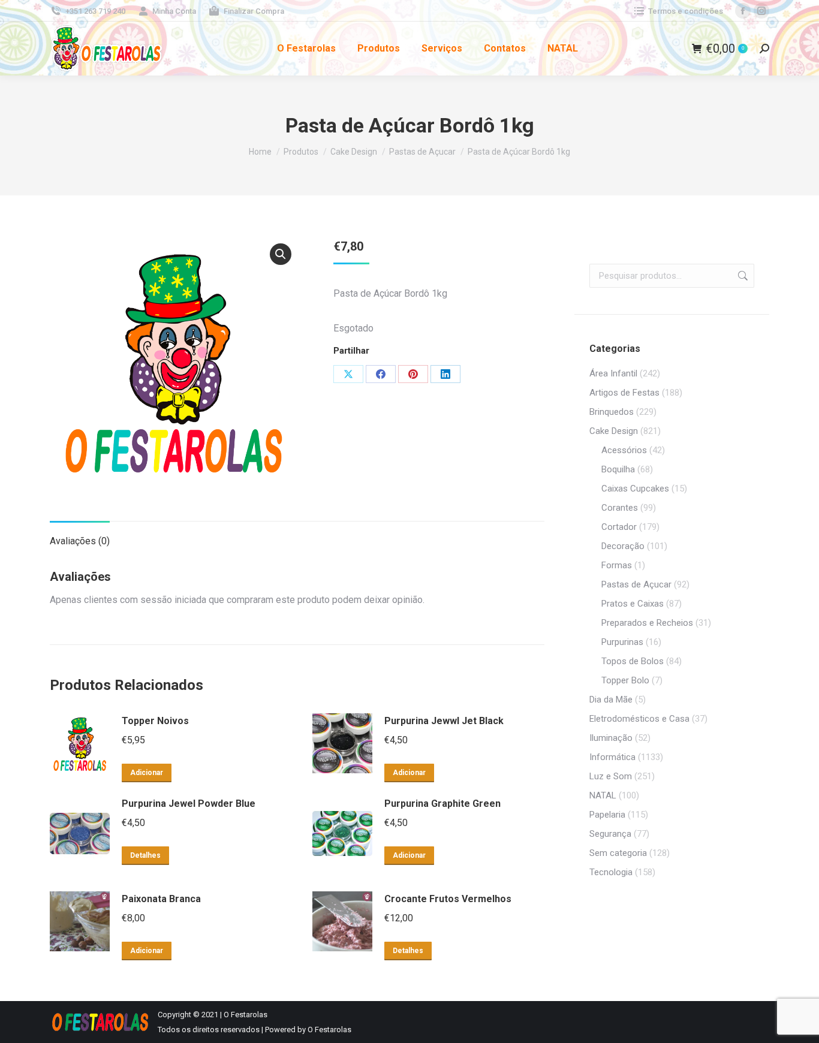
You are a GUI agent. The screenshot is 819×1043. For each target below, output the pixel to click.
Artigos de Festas (624, 392)
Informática (612, 757)
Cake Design (613, 431)
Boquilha (618, 469)
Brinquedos (611, 411)
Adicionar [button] (146, 772)
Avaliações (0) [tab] (80, 541)
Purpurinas (622, 642)
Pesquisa (742, 276)
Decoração (623, 546)
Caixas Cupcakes (635, 488)
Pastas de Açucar (636, 584)
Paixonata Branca (161, 899)
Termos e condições (685, 11)
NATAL (602, 795)
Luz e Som (610, 776)
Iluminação (611, 737)
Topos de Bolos (632, 661)
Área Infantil (613, 373)
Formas (616, 565)
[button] (280, 254)
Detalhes (145, 855)
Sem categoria (618, 853)
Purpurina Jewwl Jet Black (444, 721)
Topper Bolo (625, 680)
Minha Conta (174, 11)
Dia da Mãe (611, 699)
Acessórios (624, 450)
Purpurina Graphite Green (442, 803)
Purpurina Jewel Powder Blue (188, 803)
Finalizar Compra (254, 11)
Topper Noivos (155, 721)
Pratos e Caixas (632, 603)
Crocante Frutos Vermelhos (447, 899)
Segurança (610, 833)
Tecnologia (611, 872)
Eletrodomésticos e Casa (639, 718)
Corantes (619, 507)
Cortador (619, 527)
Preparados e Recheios (647, 622)
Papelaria (607, 814)
